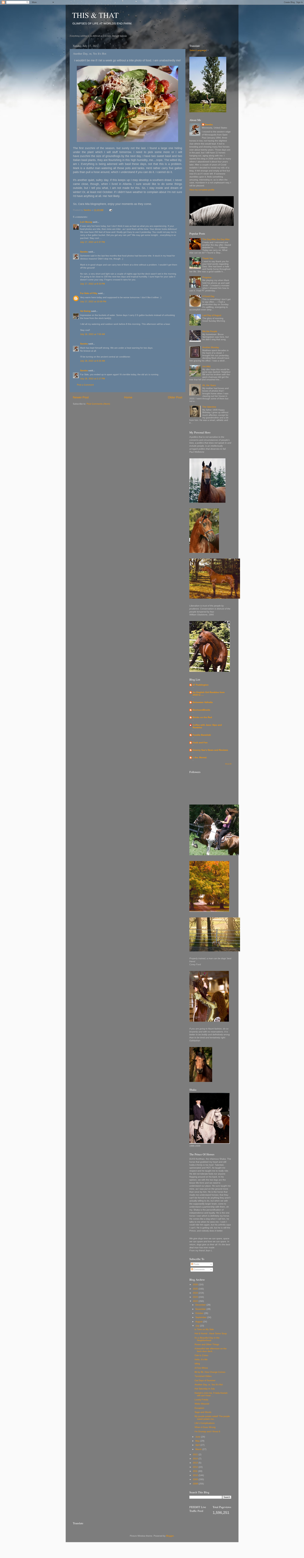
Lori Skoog (86, 222)
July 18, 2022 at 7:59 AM (92, 334)
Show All (228, 764)
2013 (196, 1463)
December (200, 1305)
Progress (206, 277)
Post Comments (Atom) (98, 404)
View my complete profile (201, 190)
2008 (196, 1484)
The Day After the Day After (216, 239)
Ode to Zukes (201, 1355)
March (198, 1449)
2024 (196, 1293)
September (201, 1317)
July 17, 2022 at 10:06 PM (93, 301)
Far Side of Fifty (88, 293)
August (199, 1321)
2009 (196, 1479)
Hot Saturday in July (205, 1389)
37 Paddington (201, 685)
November (200, 1309)
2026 (196, 1284)
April (197, 1445)
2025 (196, 1289)
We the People (209, 331)
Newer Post (81, 397)
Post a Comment (85, 385)
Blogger (170, 1536)
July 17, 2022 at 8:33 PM (92, 284)
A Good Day (208, 296)
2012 (196, 1467)
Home (128, 397)
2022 (196, 1301)
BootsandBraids (201, 710)
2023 (196, 1297)
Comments (199, 1269)
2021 (196, 1454)
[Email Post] (110, 210)
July (197, 1326)
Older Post (175, 397)
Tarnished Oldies (203, 1376)
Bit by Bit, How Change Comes (210, 1372)
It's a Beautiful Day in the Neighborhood (207, 1339)
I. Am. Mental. (200, 757)
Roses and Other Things (207, 1344)
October (199, 1313)
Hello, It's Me (201, 1359)
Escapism (199, 1408)
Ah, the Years (209, 385)
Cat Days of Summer (205, 1380)
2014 (196, 1458)
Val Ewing (85, 311)
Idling (197, 1363)
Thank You (207, 258)
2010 (196, 1475)
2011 (195, 1471)
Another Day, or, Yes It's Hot (209, 1384)
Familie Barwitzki (202, 735)
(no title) (206, 366)
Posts (196, 1264)
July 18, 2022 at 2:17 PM (92, 378)
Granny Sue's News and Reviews (210, 750)
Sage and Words (203, 1412)
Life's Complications (205, 1423)
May (197, 1441)
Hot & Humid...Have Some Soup (211, 1333)
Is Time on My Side (204, 1329)
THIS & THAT (95, 15)
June (198, 1437)
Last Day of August (211, 315)
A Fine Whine (201, 1368)
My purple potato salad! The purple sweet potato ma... (212, 1417)
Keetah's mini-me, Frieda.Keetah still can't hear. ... (211, 1394)
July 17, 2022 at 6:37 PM (92, 242)
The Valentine (209, 407)
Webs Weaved (202, 1404)
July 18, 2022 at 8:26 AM (92, 361)
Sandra (84, 252)
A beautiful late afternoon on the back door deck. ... (211, 1349)
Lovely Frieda (201, 1399)
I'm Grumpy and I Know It (207, 1431)
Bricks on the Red (202, 717)
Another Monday (210, 347)
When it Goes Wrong (205, 1427)
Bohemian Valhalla (203, 702)
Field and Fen (200, 742)
